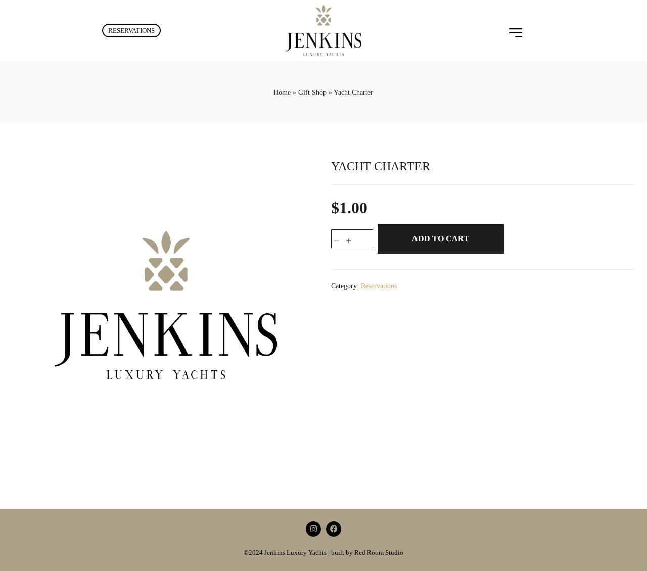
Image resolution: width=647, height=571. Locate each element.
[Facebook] (333, 529)
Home (282, 92)
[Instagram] (313, 529)
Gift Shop (312, 92)
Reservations (379, 286)
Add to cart (440, 238)
